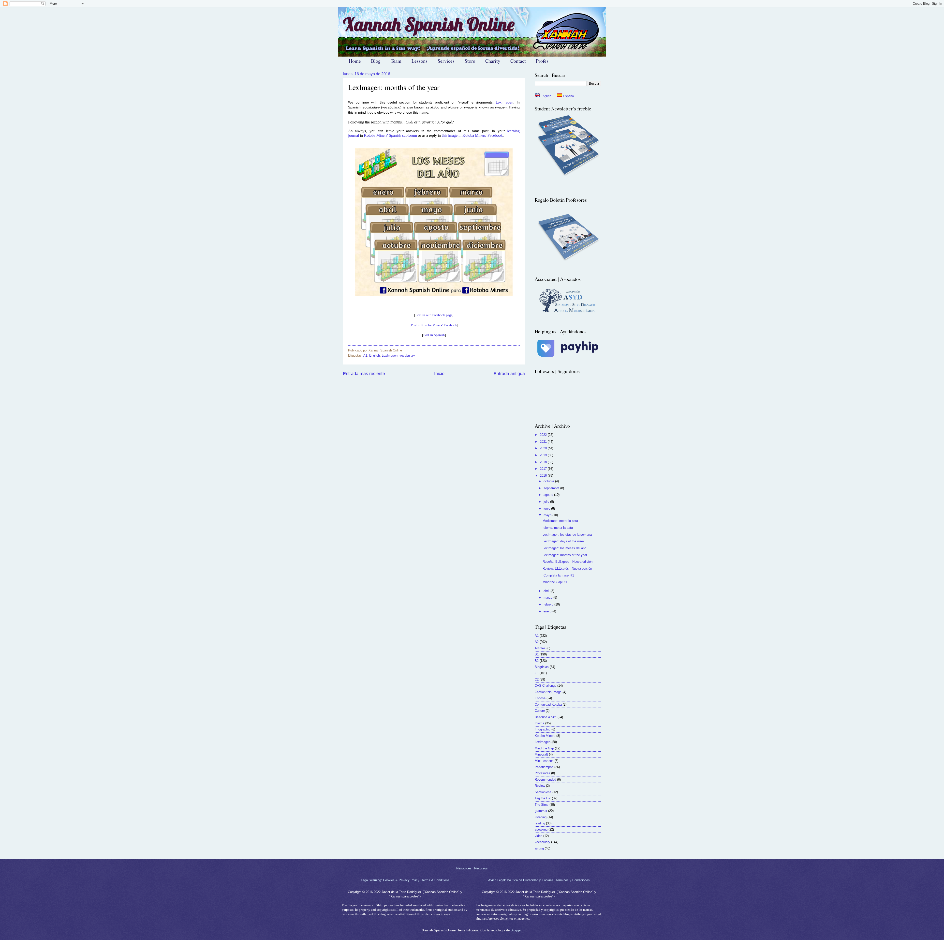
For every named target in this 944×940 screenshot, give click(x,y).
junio (547, 508)
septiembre (552, 488)
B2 (537, 661)
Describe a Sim (546, 717)
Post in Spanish (434, 335)
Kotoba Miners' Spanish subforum (390, 135)
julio (547, 501)
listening (540, 817)
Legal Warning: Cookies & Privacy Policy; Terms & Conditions (405, 880)
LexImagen (504, 102)
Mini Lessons (544, 761)
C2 (537, 679)
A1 (365, 355)
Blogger (516, 930)
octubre (549, 481)
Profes (542, 61)
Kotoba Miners (545, 736)
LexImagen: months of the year (565, 555)
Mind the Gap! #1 (555, 582)
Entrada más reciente (364, 373)
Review (540, 786)
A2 (537, 642)
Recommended (545, 779)
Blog (376, 61)
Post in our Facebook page (433, 315)
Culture (540, 711)
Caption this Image (548, 692)
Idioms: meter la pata (558, 528)
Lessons (420, 61)
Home (355, 61)
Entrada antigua (509, 373)
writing (539, 848)
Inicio (439, 373)
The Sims (541, 804)
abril (547, 591)
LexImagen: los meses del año (564, 548)
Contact (518, 61)
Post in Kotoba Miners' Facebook (434, 325)
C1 (537, 673)
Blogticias (542, 667)
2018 (544, 462)
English (374, 355)
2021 (544, 441)
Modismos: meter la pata (560, 521)
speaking (541, 829)
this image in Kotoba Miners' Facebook (472, 135)
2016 (544, 475)
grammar (541, 811)
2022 (544, 435)
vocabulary (407, 355)
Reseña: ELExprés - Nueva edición (567, 561)
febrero (549, 604)
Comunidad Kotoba (548, 704)
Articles (540, 648)
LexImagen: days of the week (564, 541)
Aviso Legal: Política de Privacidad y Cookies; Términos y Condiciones (539, 880)
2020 (544, 448)
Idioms (539, 723)
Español (568, 96)
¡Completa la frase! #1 (558, 575)
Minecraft (541, 754)
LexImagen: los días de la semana (567, 534)
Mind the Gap (544, 748)
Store (470, 61)
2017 (544, 468)
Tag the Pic (543, 798)
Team (396, 61)
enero (548, 611)
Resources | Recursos (472, 868)
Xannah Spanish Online (428, 24)
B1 (537, 654)
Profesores (542, 773)
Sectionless (543, 792)
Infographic (542, 729)
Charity (492, 61)
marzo (548, 597)
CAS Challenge (545, 685)
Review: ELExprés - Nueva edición (567, 568)
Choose (540, 698)
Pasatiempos (544, 767)
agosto (549, 495)
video (538, 836)
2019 (544, 455)
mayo (548, 515)
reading (540, 823)
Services (446, 61)
